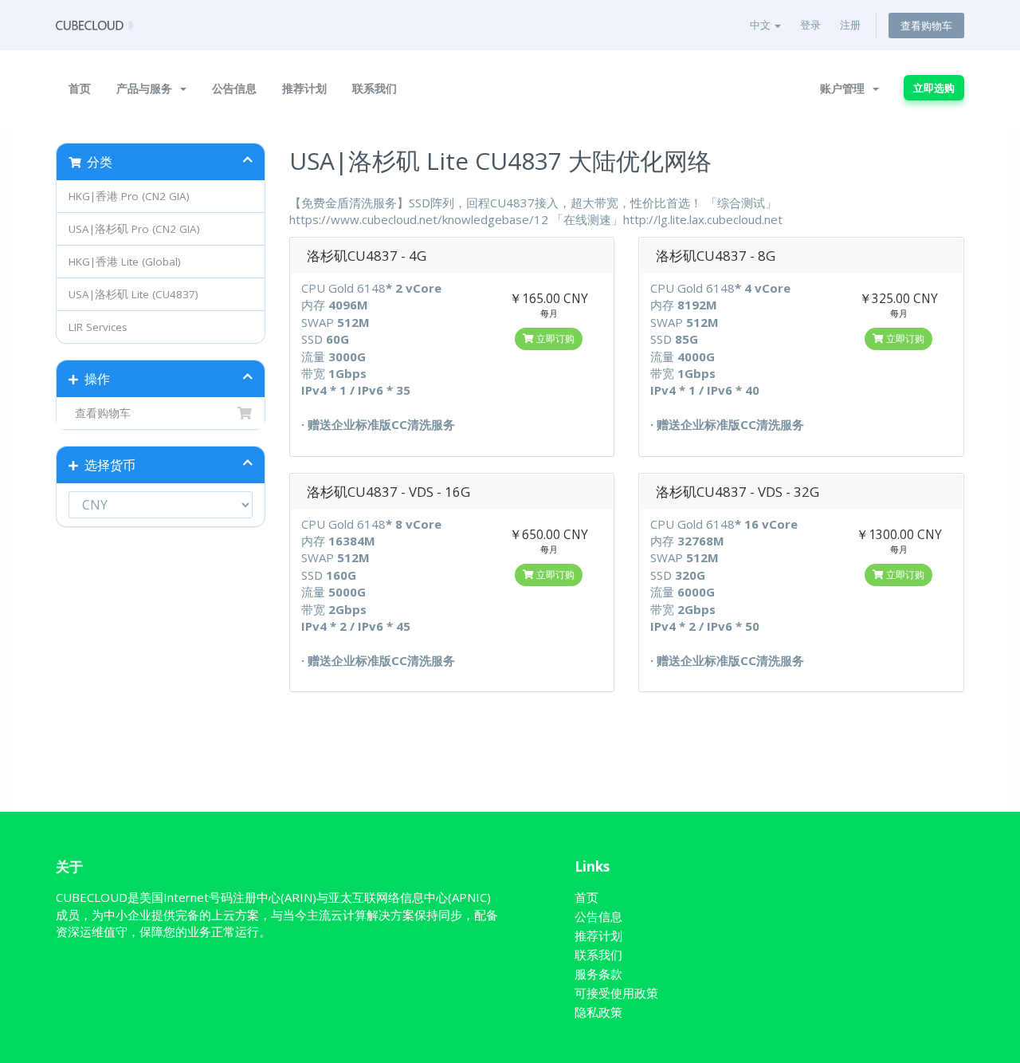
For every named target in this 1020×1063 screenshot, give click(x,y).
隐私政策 (598, 1012)
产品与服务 (147, 88)
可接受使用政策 (616, 993)
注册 (850, 25)
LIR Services (98, 327)
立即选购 (934, 88)
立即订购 (554, 338)
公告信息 (234, 88)
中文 (761, 25)
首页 (80, 88)
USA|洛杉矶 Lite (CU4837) (133, 294)
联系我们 (374, 88)
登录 (810, 25)
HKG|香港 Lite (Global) (125, 261)
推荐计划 (304, 88)
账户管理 (845, 88)
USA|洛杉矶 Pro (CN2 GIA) (134, 229)
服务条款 (598, 974)
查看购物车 (926, 25)
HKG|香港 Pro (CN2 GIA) (129, 196)
